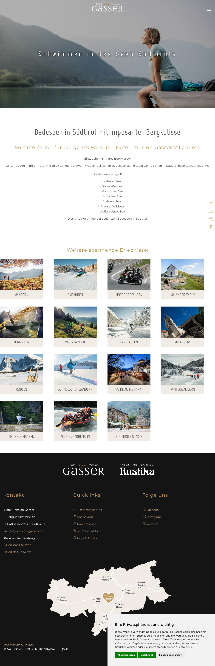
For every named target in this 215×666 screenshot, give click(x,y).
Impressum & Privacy (19, 645)
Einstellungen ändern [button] (170, 655)
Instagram (154, 517)
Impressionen (86, 524)
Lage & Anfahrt (87, 538)
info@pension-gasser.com (26, 531)
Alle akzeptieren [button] (126, 655)
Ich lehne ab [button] (147, 655)
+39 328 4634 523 (19, 552)
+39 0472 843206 (19, 545)
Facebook (153, 510)
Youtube (152, 524)
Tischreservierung (89, 510)
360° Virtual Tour (89, 531)
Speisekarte (85, 517)
